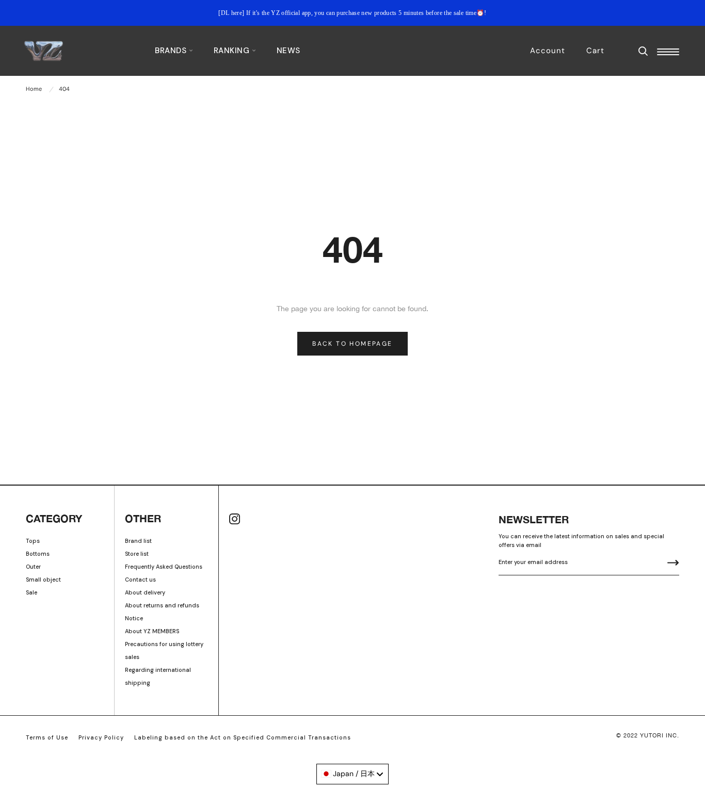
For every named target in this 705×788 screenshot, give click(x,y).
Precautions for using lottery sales (164, 650)
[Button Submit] (673, 564)
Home (34, 88)
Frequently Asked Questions (163, 566)
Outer (33, 566)
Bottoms (38, 553)
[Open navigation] (668, 52)
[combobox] (352, 774)
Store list (137, 553)
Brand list (138, 540)
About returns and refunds (162, 605)
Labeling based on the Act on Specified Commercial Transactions (242, 737)
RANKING (233, 50)
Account (547, 50)
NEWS (288, 50)
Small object (43, 579)
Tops (33, 540)
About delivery (145, 592)
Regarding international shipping (158, 676)
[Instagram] (234, 518)
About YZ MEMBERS (152, 631)
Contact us (140, 579)
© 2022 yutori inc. (647, 735)
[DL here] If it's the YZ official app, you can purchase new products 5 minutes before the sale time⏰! (352, 13)
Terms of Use (47, 737)
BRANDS (172, 50)
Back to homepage (352, 344)
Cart (595, 50)
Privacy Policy (101, 737)
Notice (134, 618)
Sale (31, 592)
